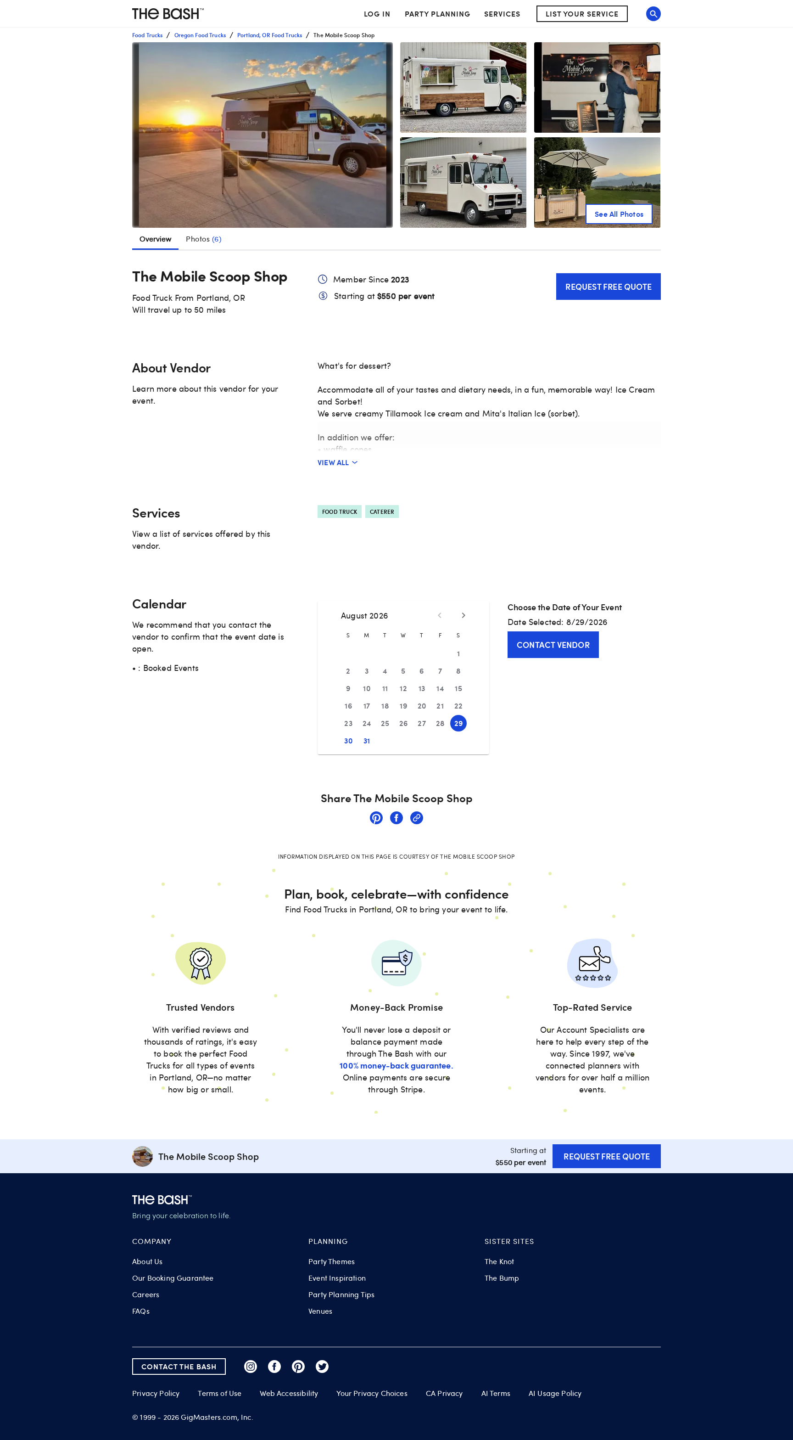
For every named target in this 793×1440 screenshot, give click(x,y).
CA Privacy (444, 1393)
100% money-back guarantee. (396, 1065)
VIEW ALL (333, 462)
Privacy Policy (155, 1393)
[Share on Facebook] (396, 819)
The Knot (499, 1261)
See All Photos (619, 213)
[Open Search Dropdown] (653, 13)
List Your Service (582, 13)
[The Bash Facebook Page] (274, 1366)
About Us (147, 1261)
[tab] (204, 239)
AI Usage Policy (555, 1393)
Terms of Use (219, 1393)
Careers (145, 1294)
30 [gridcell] (348, 740)
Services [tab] (502, 13)
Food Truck (339, 511)
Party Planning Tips (341, 1294)
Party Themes (331, 1261)
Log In (377, 13)
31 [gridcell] (366, 740)
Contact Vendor (553, 644)
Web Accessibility (289, 1393)
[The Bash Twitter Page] (322, 1366)
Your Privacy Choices (371, 1393)
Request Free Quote (608, 286)
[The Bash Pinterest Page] (298, 1366)
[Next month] (463, 615)
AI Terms (495, 1393)
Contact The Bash (179, 1366)
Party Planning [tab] (437, 13)
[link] (376, 819)
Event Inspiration (337, 1277)
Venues (320, 1311)
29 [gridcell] (458, 723)
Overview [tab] (155, 239)
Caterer (382, 511)
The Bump (502, 1277)
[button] (262, 135)
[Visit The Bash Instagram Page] (250, 1366)
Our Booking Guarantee (173, 1277)
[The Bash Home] (168, 13)
